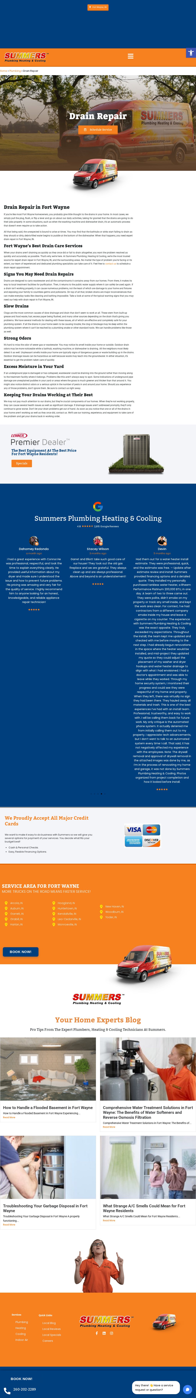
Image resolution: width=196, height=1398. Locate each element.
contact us (110, 263)
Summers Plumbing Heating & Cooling (98, 518)
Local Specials (51, 1335)
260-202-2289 (24, 1389)
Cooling (21, 1334)
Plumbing (15, 70)
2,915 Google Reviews (106, 526)
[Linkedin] (104, 1333)
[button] (191, 53)
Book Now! (22, 1379)
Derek (169, 549)
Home (3, 70)
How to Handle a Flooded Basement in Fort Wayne (48, 1107)
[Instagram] (111, 1333)
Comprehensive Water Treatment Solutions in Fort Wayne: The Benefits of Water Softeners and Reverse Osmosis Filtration (148, 1112)
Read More (9, 1117)
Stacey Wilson (41, 549)
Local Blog (49, 1323)
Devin (105, 549)
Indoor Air (22, 1340)
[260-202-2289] (7, 1390)
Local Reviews (51, 1329)
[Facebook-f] (96, 1333)
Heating (21, 1328)
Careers (47, 1341)
